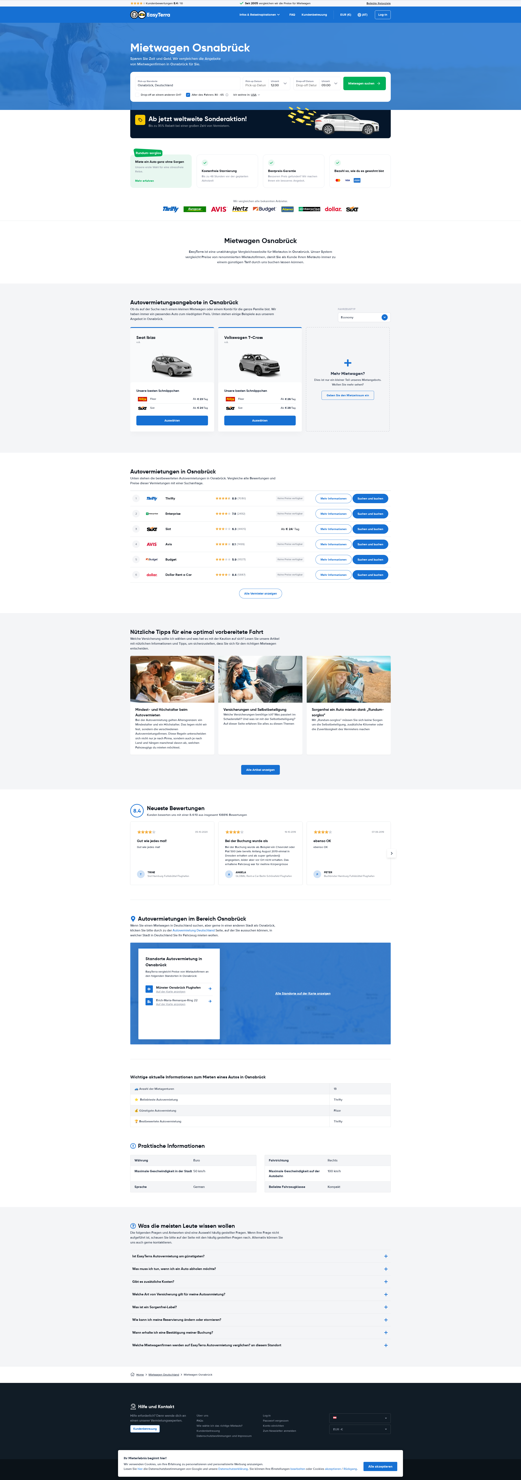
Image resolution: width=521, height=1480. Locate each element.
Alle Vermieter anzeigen (260, 593)
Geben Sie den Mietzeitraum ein (348, 395)
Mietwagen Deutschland (164, 1374)
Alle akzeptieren (380, 1466)
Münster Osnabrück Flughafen (178, 987)
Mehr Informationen (334, 498)
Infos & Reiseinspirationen (258, 14)
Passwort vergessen (276, 1420)
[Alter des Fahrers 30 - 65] (188, 95)
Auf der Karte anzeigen (170, 991)
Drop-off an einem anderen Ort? (160, 94)
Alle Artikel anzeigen (260, 770)
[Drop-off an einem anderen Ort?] (137, 95)
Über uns (202, 1415)
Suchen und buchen (370, 498)
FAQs (200, 1420)
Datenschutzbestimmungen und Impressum (224, 1436)
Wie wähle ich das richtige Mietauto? (219, 1425)
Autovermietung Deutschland (194, 930)
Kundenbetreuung (314, 14)
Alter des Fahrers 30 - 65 (208, 94)
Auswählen (172, 420)
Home (140, 1374)
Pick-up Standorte (148, 81)
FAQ (292, 14)
